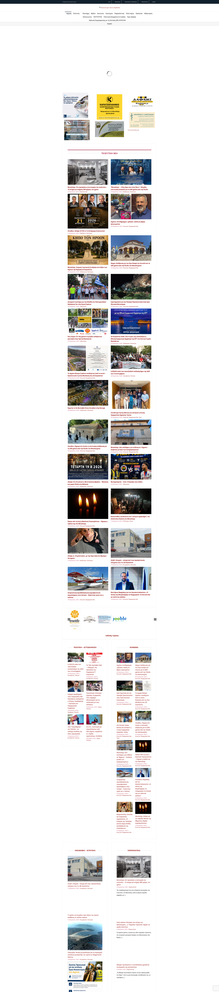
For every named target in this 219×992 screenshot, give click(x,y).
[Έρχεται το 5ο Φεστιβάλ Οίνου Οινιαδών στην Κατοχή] (88, 393)
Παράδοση (83, 233)
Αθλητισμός (83, 306)
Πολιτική (133, 376)
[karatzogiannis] (109, 95)
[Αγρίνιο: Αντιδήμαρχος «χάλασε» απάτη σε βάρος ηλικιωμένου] (131, 206)
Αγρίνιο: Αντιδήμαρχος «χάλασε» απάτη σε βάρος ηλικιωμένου (124, 667)
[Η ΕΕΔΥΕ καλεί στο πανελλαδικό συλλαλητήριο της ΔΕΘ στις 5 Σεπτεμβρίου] (131, 357)
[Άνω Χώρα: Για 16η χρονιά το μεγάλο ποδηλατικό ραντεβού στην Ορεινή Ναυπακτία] (88, 321)
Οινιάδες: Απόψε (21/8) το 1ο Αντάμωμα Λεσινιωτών (86, 231)
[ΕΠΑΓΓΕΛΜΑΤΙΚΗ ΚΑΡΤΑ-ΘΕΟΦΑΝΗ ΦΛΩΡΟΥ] (104, 619)
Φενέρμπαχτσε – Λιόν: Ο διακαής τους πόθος (126, 482)
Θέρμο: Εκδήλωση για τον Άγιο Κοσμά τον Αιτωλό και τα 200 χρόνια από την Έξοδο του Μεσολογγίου (142, 669)
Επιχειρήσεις (126, 565)
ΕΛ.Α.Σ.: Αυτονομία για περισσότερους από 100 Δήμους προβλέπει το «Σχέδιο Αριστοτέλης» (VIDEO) (94, 731)
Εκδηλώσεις (126, 192)
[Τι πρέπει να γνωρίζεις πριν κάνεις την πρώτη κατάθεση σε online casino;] (85, 901)
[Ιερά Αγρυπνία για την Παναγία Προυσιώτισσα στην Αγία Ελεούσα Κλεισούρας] (131, 286)
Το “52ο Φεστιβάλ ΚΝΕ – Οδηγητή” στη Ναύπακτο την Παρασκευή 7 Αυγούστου (94, 669)
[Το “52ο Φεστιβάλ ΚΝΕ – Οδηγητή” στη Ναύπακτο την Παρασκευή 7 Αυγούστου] (94, 658)
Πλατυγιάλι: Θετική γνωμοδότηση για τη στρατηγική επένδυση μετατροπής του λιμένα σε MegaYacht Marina (85, 955)
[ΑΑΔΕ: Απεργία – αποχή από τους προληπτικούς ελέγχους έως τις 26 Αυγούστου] (131, 543)
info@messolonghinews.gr (69, 1)
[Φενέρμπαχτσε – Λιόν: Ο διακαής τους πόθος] (131, 467)
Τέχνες (131, 521)
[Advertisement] (109, 42)
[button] (127, 20)
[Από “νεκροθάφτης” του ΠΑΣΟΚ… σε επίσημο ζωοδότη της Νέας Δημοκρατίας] (76, 719)
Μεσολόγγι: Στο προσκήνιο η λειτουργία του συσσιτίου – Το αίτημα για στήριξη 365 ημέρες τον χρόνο (133, 882)
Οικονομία (133, 565)
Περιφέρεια (70, 712)
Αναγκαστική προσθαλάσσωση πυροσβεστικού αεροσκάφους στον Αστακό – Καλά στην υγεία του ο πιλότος (86, 595)
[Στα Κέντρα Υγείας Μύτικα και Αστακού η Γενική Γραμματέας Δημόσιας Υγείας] (131, 395)
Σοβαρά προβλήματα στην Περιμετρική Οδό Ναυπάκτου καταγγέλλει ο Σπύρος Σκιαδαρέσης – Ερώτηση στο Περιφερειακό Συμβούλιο (76, 701)
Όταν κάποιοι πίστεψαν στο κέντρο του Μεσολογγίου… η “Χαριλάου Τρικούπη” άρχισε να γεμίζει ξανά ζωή (133, 924)
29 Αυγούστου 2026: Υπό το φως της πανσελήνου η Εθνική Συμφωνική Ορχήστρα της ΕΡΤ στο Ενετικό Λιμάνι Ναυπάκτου (131, 339)
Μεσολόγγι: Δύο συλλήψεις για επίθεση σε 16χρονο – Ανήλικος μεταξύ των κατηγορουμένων (124, 757)
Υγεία (140, 417)
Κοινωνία (125, 226)
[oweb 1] (75, 619)
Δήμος (100, 707)
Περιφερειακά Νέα (133, 226)
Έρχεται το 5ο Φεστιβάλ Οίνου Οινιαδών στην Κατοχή (86, 408)
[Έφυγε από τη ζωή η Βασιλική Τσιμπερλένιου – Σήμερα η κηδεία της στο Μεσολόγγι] (88, 504)
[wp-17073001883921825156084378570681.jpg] (109, 122)
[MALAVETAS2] (89, 619)
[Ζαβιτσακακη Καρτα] (142, 113)
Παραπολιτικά (83, 192)
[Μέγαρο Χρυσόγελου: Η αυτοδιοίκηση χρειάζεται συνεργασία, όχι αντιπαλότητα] (134, 951)
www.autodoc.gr (133, 130)
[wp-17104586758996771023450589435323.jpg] (142, 93)
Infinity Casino (112, 636)
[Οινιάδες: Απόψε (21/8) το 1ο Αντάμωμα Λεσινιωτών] (88, 211)
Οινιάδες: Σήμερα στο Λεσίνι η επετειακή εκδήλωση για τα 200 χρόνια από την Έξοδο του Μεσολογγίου (142, 727)
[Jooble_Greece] (119, 619)
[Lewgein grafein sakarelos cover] (77, 120)
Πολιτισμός (133, 192)
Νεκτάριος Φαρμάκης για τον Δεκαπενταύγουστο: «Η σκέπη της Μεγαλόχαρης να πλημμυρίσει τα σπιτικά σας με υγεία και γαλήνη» (130, 594)
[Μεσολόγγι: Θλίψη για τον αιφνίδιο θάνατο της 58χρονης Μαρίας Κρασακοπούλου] (143, 808)
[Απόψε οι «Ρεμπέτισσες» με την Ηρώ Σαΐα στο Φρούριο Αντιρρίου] (88, 541)
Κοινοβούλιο (126, 376)
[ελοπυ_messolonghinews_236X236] (75, 93)
